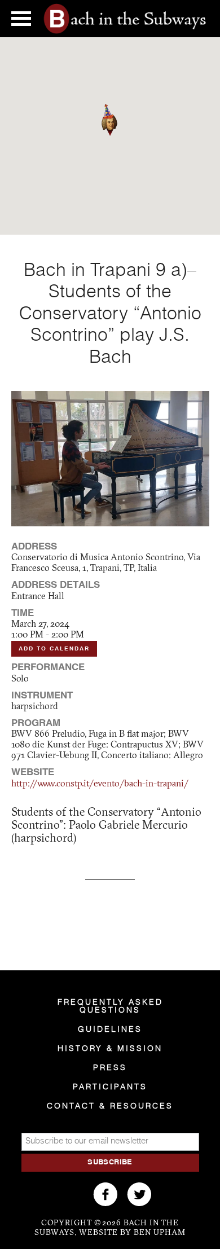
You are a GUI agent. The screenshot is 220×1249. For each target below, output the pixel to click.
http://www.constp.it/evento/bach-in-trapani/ (99, 784)
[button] (117, 136)
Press (110, 1068)
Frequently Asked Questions (110, 1006)
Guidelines (110, 1029)
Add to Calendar (54, 649)
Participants (110, 1087)
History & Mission (110, 1049)
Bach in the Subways (125, 18)
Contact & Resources (110, 1106)
